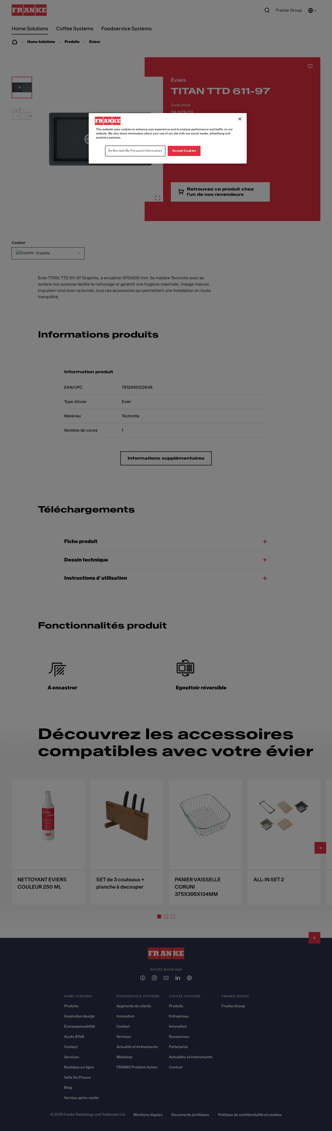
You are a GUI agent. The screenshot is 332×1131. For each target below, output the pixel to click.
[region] (168, 138)
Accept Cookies (184, 150)
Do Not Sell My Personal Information (135, 150)
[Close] (240, 119)
